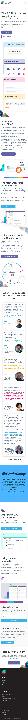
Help (3, 705)
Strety (3, 677)
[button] (25, 3)
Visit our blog (4, 610)
